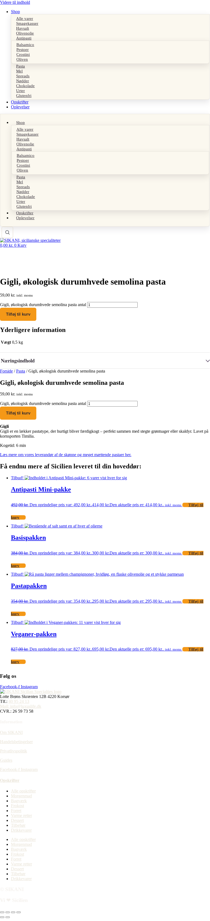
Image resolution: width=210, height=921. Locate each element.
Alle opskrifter (23, 791)
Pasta (20, 371)
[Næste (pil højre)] (7, 917)
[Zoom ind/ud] (2, 912)
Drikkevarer (21, 830)
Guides (6, 760)
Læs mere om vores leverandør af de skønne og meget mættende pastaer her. (65, 454)
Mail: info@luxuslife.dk (20, 706)
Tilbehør (18, 825)
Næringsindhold (18, 360)
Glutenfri (23, 95)
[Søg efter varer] (7, 232)
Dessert (17, 820)
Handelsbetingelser (16, 741)
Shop (15, 11)
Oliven (22, 59)
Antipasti (23, 38)
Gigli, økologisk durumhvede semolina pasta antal (43, 304)
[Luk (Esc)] (18, 912)
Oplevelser (20, 107)
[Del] (13, 912)
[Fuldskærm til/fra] (7, 912)
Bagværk (19, 800)
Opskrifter (19, 102)
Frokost (17, 805)
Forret (16, 810)
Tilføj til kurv (18, 314)
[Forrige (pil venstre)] (2, 917)
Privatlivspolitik (13, 751)
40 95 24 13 (18, 701)
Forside (6, 371)
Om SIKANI (11, 732)
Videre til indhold (15, 2)
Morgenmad (21, 796)
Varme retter (21, 815)
